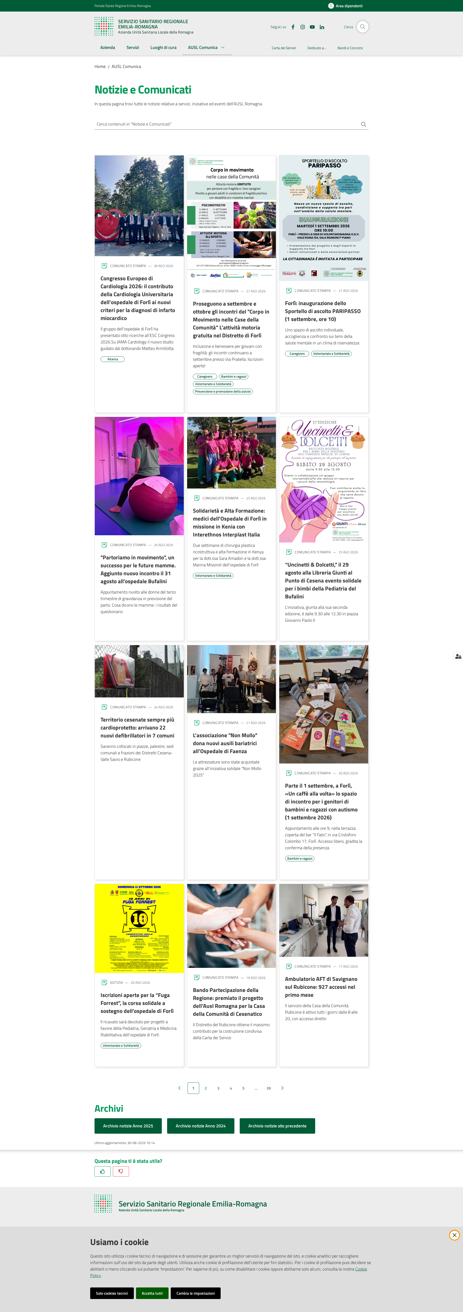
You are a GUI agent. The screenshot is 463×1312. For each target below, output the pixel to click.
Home (100, 66)
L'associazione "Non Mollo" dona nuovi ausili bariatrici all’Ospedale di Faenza (225, 743)
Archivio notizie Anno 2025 (128, 1126)
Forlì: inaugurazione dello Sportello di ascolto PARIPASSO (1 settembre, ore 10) (323, 311)
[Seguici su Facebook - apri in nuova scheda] (291, 26)
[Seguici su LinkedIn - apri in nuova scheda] (320, 26)
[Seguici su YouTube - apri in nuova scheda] (310, 26)
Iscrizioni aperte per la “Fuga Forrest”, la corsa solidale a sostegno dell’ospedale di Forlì (137, 1003)
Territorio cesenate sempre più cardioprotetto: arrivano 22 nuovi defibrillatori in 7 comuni (137, 727)
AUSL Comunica (126, 66)
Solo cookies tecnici (112, 1293)
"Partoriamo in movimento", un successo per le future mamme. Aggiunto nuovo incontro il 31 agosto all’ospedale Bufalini (138, 569)
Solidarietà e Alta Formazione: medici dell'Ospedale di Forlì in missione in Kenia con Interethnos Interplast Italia (230, 522)
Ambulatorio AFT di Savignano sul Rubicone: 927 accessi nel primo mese (321, 986)
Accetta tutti (152, 1293)
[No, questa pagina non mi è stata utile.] (121, 1171)
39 (268, 1088)
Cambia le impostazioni (196, 1293)
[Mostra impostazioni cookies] (458, 656)
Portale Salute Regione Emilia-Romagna (123, 5)
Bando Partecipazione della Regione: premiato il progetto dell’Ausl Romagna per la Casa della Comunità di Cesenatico (229, 1001)
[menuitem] (108, 47)
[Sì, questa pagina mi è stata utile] (103, 1171)
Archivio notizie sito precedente (277, 1126)
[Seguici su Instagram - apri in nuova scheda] (301, 26)
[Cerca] (361, 124)
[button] (362, 27)
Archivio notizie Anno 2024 (201, 1126)
